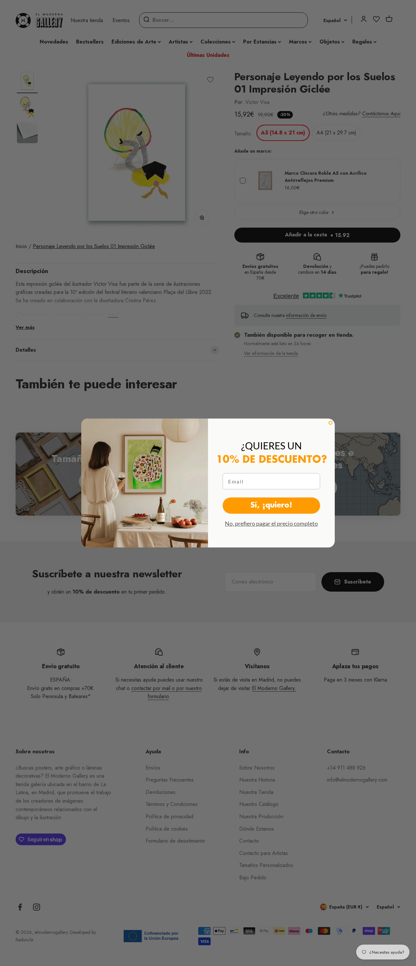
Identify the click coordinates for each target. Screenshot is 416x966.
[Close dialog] (330, 422)
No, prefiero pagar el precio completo (271, 523)
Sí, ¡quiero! (271, 505)
